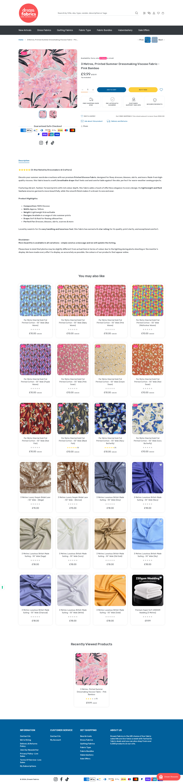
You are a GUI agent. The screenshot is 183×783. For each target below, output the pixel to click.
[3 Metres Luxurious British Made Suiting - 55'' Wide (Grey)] (110, 477)
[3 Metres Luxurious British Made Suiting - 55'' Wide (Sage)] (35, 534)
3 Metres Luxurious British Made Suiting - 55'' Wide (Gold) (110, 611)
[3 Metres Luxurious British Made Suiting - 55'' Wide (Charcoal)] (35, 590)
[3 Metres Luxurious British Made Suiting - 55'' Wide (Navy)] (147, 477)
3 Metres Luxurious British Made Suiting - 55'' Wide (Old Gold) (110, 554)
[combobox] (98, 13)
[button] (69, 79)
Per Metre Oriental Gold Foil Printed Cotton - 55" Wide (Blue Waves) (35, 322)
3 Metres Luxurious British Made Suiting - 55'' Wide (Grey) (110, 498)
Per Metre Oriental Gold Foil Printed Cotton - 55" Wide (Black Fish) (73, 440)
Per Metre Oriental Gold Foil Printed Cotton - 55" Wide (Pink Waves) (110, 322)
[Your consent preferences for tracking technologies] (2, 587)
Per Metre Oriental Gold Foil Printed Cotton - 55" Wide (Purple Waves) (35, 381)
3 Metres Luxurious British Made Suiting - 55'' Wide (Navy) (147, 498)
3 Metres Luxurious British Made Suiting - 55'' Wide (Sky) (147, 554)
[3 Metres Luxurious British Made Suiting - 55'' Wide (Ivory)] (73, 534)
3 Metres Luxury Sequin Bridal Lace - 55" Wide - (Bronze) (73, 498)
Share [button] (85, 126)
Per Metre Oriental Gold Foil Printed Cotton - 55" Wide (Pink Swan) (72, 381)
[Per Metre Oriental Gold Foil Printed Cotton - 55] (35, 300)
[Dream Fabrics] (28, 13)
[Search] (136, 12)
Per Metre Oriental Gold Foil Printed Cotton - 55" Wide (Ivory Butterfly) (148, 441)
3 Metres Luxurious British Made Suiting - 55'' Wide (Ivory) (73, 554)
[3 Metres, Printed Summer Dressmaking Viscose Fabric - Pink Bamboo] (91, 669)
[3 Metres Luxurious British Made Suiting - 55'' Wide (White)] (73, 590)
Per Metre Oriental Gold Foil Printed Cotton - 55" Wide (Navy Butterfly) (110, 440)
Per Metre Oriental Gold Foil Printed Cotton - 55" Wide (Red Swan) (147, 381)
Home (21, 40)
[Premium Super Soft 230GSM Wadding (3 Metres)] (147, 590)
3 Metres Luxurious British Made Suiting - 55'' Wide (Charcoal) (35, 611)
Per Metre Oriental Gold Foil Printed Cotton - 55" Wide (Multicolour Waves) (147, 322)
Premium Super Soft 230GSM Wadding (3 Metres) (147, 611)
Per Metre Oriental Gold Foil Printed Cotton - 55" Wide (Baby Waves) (73, 322)
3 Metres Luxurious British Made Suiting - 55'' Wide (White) (73, 611)
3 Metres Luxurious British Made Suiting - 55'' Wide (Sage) (35, 554)
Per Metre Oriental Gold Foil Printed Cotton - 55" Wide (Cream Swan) (110, 381)
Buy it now (143, 90)
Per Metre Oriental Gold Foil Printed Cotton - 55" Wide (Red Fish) (35, 441)
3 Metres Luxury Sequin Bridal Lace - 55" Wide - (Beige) (35, 498)
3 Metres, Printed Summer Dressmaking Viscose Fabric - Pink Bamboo (91, 692)
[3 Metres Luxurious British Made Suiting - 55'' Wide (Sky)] (147, 534)
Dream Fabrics (33, 779)
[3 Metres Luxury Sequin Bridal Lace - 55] (35, 477)
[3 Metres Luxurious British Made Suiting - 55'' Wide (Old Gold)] (110, 534)
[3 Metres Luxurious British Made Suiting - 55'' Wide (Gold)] (110, 590)
